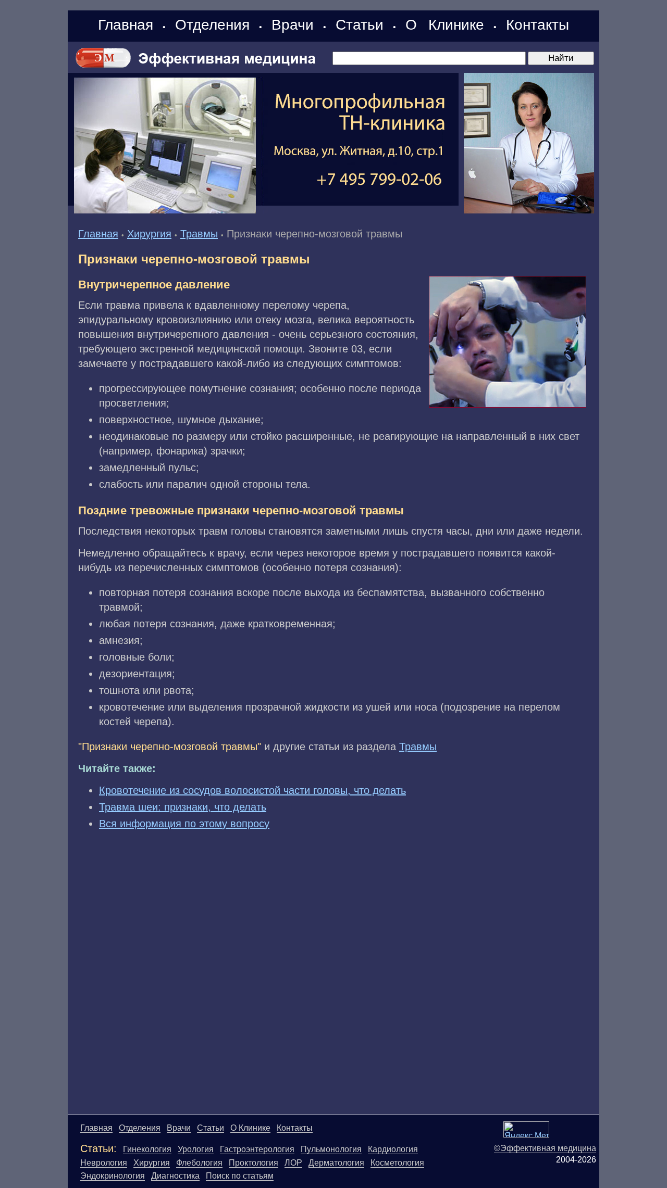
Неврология (103, 1162)
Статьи (360, 25)
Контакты (537, 25)
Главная (125, 25)
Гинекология (147, 1149)
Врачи (292, 25)
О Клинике (444, 25)
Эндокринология (112, 1175)
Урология (196, 1149)
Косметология (397, 1162)
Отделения (212, 25)
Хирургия (149, 233)
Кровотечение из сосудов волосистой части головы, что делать (252, 790)
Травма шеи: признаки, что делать (182, 807)
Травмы (199, 233)
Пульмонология (331, 1149)
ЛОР (293, 1162)
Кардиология (393, 1149)
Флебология (199, 1162)
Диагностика (175, 1175)
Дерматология (336, 1162)
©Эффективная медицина (545, 1148)
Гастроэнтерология (257, 1149)
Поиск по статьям (240, 1175)
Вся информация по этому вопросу (184, 823)
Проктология (253, 1162)
